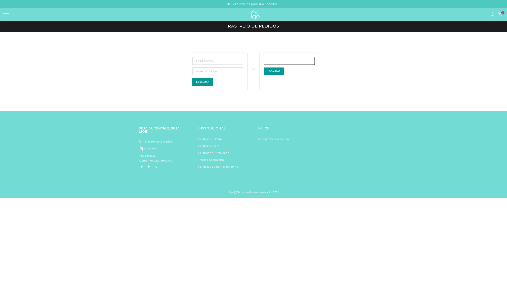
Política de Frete (208, 145)
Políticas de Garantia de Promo (218, 166)
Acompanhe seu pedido (273, 139)
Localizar (202, 82)
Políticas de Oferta (210, 139)
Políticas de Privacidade (213, 152)
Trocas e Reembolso (211, 159)
